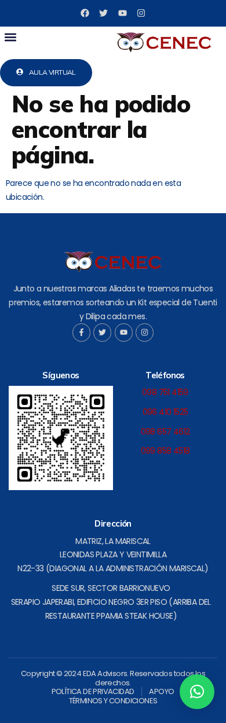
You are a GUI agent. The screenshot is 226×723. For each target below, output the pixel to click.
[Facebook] (85, 13)
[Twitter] (103, 13)
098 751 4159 (165, 392)
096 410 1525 (165, 412)
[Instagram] (141, 13)
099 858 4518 (165, 451)
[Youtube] (122, 13)
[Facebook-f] (81, 332)
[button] (10, 36)
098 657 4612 (165, 431)
